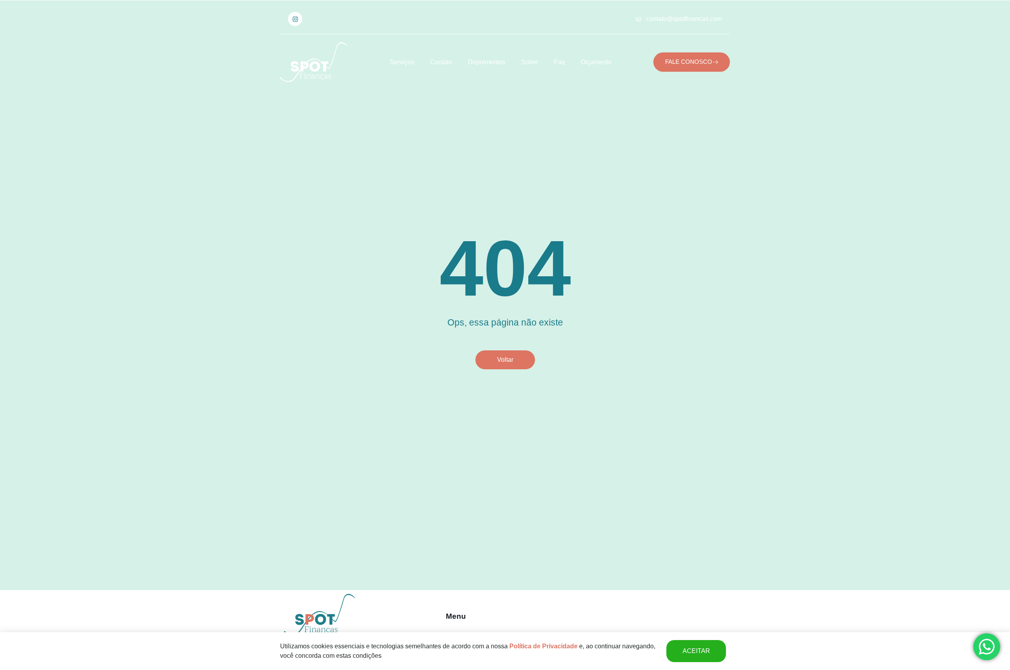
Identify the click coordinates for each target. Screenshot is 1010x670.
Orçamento (596, 62)
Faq (559, 62)
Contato (441, 62)
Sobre (529, 62)
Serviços (402, 62)
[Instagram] (295, 19)
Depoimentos (486, 62)
